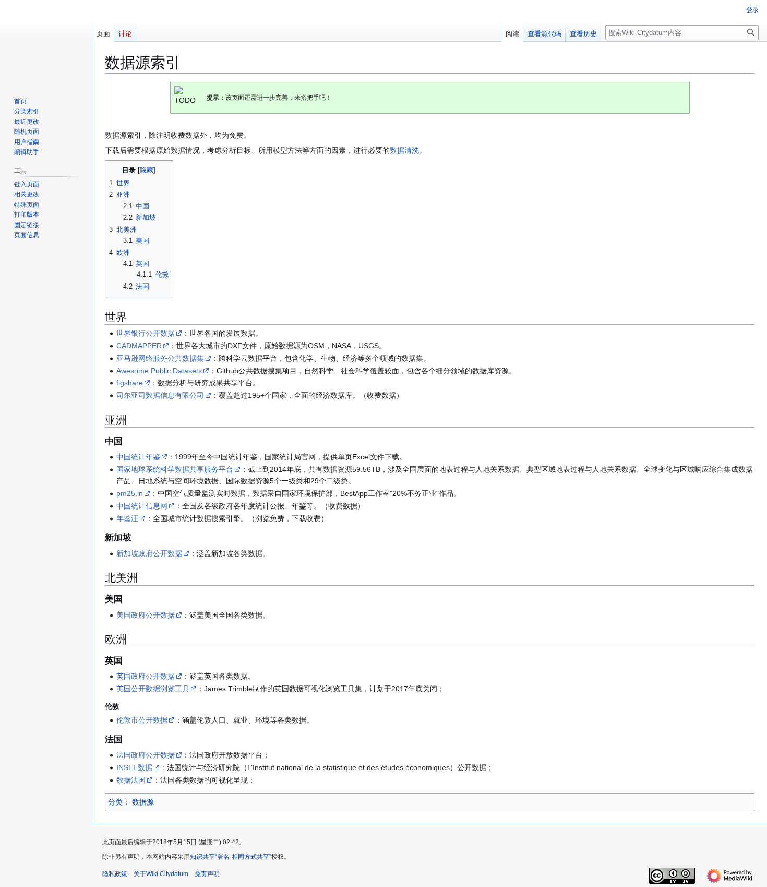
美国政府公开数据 (145, 615)
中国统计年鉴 (138, 457)
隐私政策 (114, 874)
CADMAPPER (139, 345)
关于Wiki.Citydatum (161, 874)
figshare (129, 383)
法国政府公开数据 (145, 755)
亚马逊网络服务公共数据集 (160, 358)
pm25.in (129, 493)
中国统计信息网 (141, 506)
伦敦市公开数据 (141, 720)
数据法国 (131, 780)
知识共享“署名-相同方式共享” (230, 856)
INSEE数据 (134, 767)
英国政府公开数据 (145, 676)
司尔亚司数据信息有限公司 (160, 395)
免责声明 (207, 874)
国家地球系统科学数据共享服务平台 (174, 469)
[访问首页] (46, 42)
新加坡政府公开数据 (149, 553)
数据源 (143, 802)
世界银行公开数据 (145, 333)
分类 (115, 802)
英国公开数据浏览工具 (152, 688)
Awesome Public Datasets (159, 370)
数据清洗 (404, 150)
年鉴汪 (127, 518)
